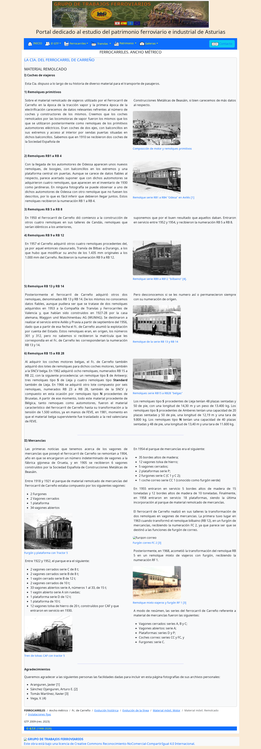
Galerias (150, 43)
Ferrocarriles (77, 43)
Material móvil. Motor (166, 710)
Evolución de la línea (135, 710)
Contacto (225, 44)
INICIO (37, 43)
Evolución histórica (106, 710)
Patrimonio (126, 43)
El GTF (54, 43)
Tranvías (102, 43)
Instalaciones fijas (39, 714)
